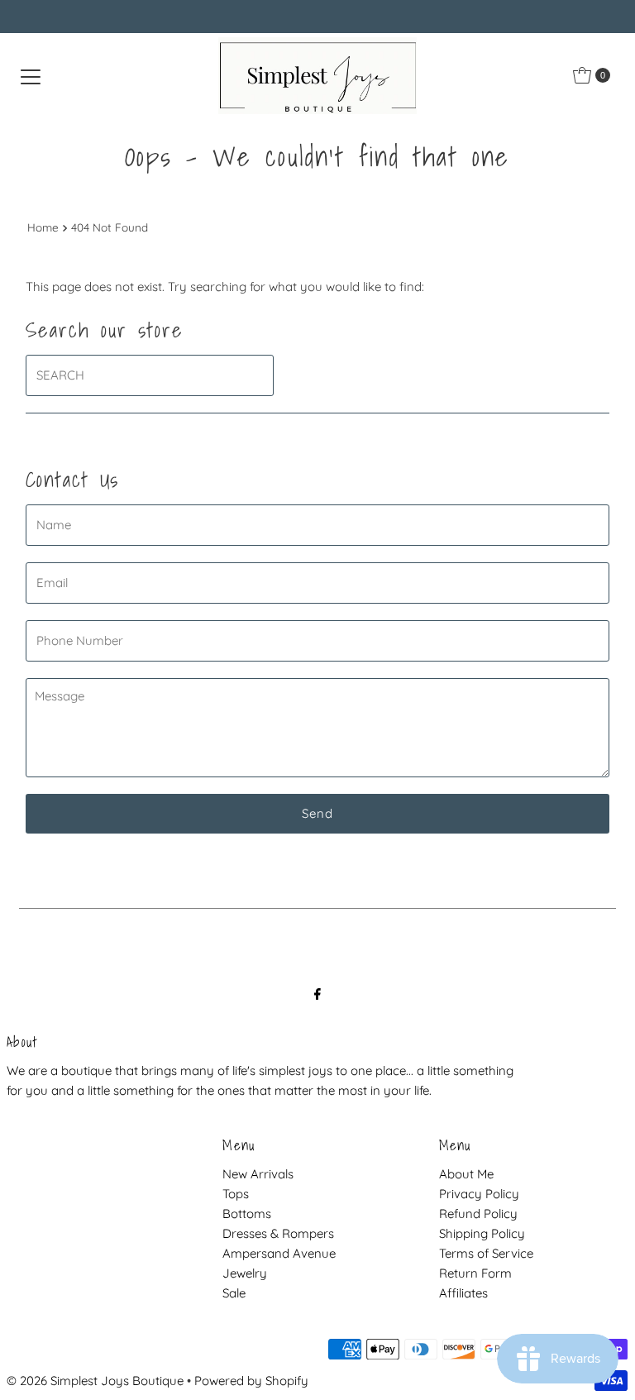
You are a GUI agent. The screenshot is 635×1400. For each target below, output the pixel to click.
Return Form (475, 1273)
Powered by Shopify (251, 1380)
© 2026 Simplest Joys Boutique (95, 1380)
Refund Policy (478, 1213)
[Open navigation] (30, 75)
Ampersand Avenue (279, 1253)
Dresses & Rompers (278, 1233)
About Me (466, 1174)
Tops (235, 1194)
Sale (234, 1293)
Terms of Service (486, 1253)
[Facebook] (317, 993)
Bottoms (246, 1213)
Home (43, 227)
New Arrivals (258, 1174)
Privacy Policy (479, 1194)
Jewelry (244, 1273)
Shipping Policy (482, 1233)
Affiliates (463, 1293)
